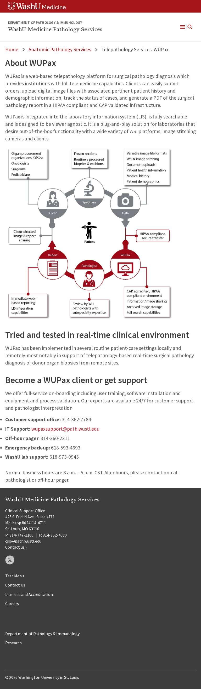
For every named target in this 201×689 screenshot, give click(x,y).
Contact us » (16, 547)
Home (11, 49)
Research (13, 642)
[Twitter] (9, 560)
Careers (12, 603)
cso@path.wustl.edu (23, 541)
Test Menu (14, 575)
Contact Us (15, 585)
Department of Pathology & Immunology (42, 633)
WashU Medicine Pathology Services (55, 29)
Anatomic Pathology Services (60, 49)
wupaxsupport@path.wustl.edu (65, 429)
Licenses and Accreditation (29, 594)
